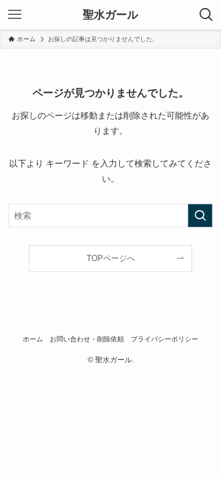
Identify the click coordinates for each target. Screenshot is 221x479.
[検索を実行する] (200, 215)
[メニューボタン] (14, 14)
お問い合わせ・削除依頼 (87, 339)
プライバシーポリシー (164, 339)
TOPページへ (111, 258)
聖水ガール (110, 14)
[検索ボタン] (206, 14)
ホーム (33, 339)
